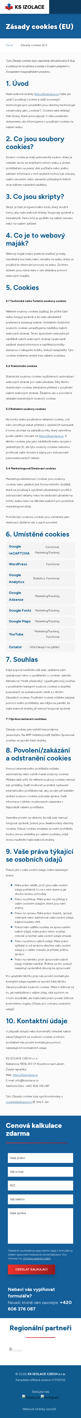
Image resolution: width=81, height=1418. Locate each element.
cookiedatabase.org (19, 1102)
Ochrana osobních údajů (37, 1258)
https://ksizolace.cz (46, 94)
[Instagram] (50, 1397)
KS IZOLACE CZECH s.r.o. (24, 7)
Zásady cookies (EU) (34, 45)
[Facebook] (31, 1397)
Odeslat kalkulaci (31, 1269)
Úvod (9, 45)
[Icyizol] (15, 1350)
